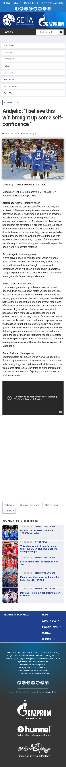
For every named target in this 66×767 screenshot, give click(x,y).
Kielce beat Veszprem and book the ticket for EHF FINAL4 (39, 578)
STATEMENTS (10, 79)
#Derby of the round (29, 505)
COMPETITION (11, 102)
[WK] (40, 9)
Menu (10, 32)
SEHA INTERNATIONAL (45, 526)
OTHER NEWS (41, 542)
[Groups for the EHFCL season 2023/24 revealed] (10, 532)
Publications (50, 626)
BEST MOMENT (10, 86)
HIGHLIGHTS (9, 73)
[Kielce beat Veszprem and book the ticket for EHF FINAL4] (10, 579)
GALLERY (8, 93)
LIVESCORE (9, 59)
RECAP (7, 66)
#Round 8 (9, 510)
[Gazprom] (51, 20)
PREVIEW (8, 52)
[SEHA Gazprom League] (18, 20)
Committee (48, 639)
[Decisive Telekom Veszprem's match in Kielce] (10, 595)
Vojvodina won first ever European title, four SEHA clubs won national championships (39, 549)
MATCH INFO (9, 45)
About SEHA (49, 620)
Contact (47, 633)
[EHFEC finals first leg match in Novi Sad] (10, 564)
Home (45, 614)
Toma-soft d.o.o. (51, 692)
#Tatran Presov (52, 505)
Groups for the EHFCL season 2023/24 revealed (36, 532)
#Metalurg (9, 505)
